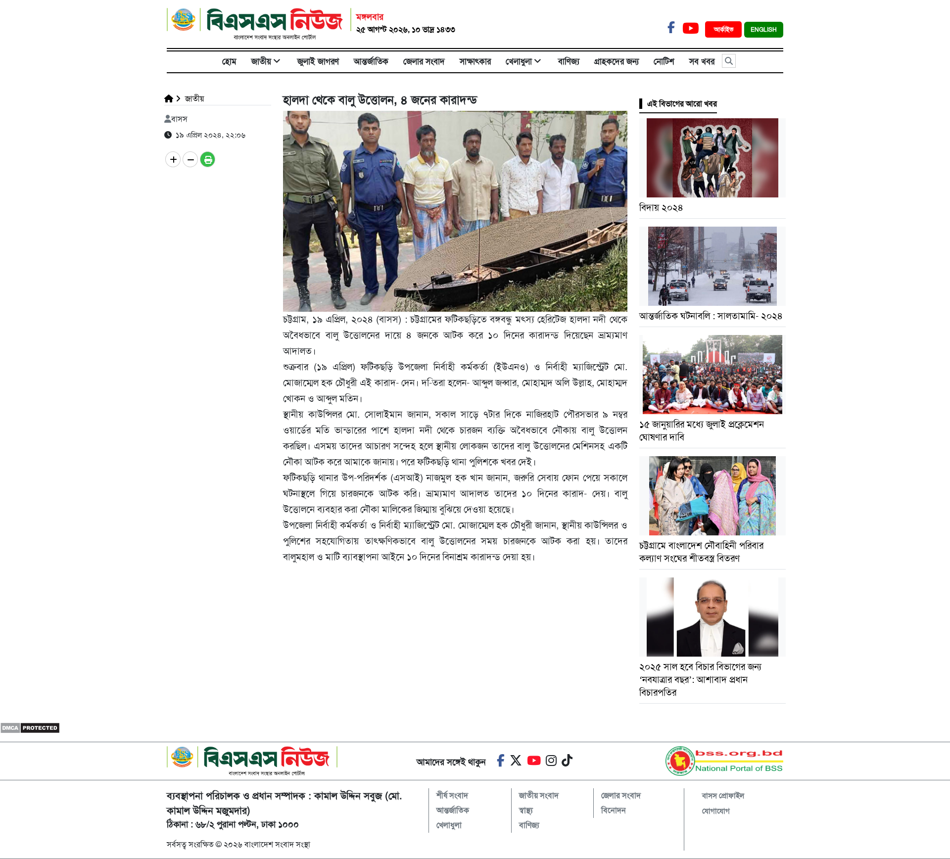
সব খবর (701, 61)
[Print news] (207, 159)
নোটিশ (664, 61)
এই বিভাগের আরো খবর (682, 103)
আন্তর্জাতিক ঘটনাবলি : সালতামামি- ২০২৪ (711, 316)
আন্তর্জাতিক (371, 61)
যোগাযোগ (716, 811)
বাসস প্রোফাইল (723, 796)
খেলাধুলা (519, 61)
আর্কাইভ (724, 29)
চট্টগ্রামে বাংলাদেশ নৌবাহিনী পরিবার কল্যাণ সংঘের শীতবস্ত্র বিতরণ (701, 552)
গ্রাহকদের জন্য (616, 61)
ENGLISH (764, 30)
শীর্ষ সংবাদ (452, 795)
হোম (229, 61)
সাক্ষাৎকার (475, 61)
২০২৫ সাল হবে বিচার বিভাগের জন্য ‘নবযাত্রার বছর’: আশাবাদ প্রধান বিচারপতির (700, 680)
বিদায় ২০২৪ (661, 207)
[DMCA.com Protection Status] (30, 727)
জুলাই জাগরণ (318, 61)
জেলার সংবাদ (424, 61)
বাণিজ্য (568, 61)
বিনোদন (613, 810)
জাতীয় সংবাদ (539, 795)
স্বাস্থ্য (526, 810)
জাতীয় (261, 61)
